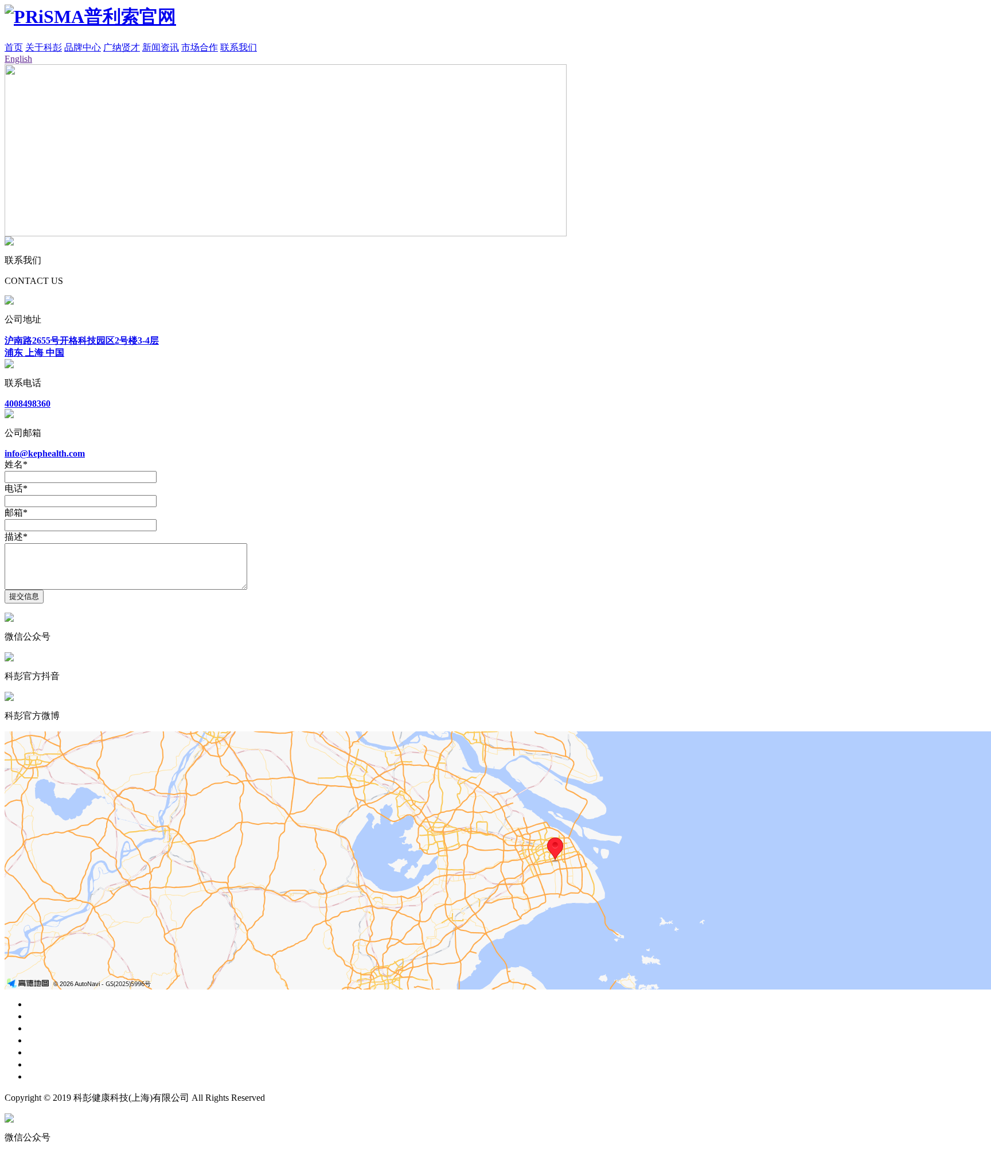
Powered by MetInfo (305, 1098)
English (18, 59)
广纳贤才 (121, 47)
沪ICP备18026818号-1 (388, 1098)
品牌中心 (82, 47)
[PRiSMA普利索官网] (90, 16)
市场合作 (199, 47)
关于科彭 (43, 47)
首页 (14, 47)
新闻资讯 (160, 47)
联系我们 (238, 47)
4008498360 (27, 403)
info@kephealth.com (45, 453)
